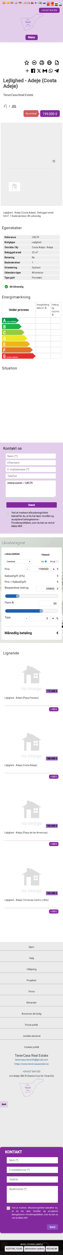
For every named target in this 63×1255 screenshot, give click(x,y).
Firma (32, 991)
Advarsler (31, 1002)
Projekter (31, 980)
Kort (4, 1104)
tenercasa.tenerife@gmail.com (31, 1059)
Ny (42, 561)
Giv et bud (31, 113)
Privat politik (31, 1025)
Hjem (31, 947)
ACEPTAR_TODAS (14, 1249)
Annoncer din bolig (31, 1013)
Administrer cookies (34, 1249)
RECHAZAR (52, 1249)
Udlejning (31, 969)
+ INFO (53, 709)
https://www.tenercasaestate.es (31, 1064)
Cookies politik (31, 1047)
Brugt (52, 561)
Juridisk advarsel (31, 1036)
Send (31, 505)
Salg (31, 958)
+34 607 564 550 (31, 1071)
